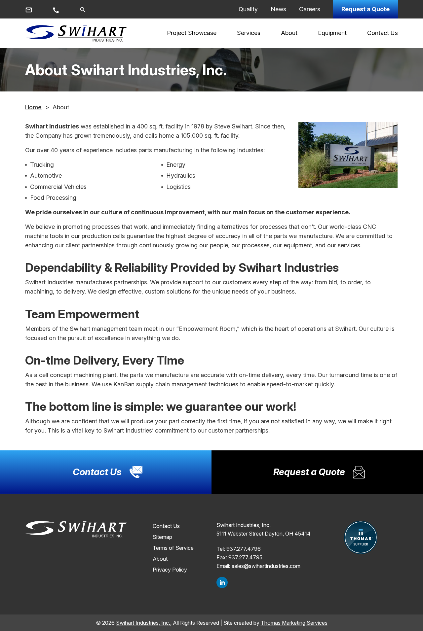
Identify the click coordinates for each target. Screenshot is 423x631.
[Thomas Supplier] (360, 537)
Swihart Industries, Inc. (143, 622)
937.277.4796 (243, 548)
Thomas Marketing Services (294, 622)
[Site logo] (76, 33)
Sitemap (162, 537)
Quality (248, 9)
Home (33, 107)
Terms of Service (173, 547)
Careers (309, 9)
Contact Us (166, 526)
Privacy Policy (170, 569)
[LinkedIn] (222, 582)
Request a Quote (365, 9)
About (160, 558)
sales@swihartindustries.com (266, 566)
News (278, 9)
